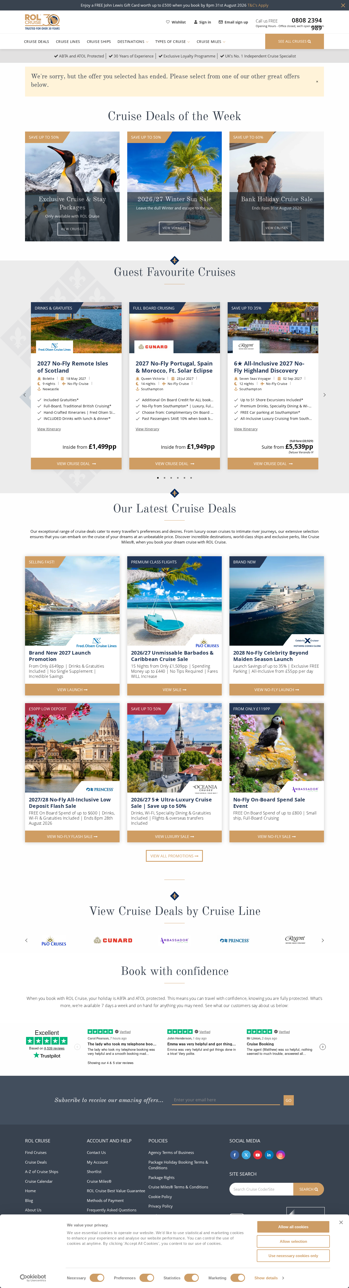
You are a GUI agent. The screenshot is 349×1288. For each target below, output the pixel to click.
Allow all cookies (293, 1227)
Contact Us (96, 1152)
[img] (76, 327)
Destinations (131, 41)
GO (289, 1100)
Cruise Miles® (99, 1181)
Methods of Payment (105, 1200)
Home (30, 1190)
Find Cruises (35, 1152)
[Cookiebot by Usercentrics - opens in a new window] (33, 1278)
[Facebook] (234, 1154)
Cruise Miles (210, 41)
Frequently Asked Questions (111, 1209)
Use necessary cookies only (293, 1256)
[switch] (146, 1278)
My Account (97, 1162)
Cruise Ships (99, 41)
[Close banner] (341, 1222)
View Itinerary (49, 429)
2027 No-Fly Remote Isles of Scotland (72, 367)
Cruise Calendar (39, 1181)
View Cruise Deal (74, 463)
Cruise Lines (68, 41)
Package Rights (161, 1177)
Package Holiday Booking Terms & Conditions (178, 1165)
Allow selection (293, 1241)
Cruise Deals (36, 41)
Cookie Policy (160, 1196)
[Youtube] (257, 1154)
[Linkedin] (269, 1154)
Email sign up (236, 22)
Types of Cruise (171, 41)
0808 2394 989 (307, 20)
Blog (29, 1200)
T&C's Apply (258, 5)
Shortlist (94, 1171)
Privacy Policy (160, 1206)
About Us (33, 1209)
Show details (266, 1278)
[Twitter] (246, 1154)
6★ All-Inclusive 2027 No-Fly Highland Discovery (269, 367)
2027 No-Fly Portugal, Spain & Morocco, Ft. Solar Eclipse (174, 367)
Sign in (205, 22)
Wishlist (179, 22)
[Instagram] (280, 1154)
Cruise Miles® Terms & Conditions (178, 1186)
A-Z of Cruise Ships (41, 1171)
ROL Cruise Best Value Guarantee (116, 1190)
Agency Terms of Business (171, 1152)
